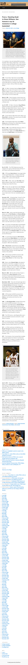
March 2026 (4, 500)
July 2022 (4, 564)
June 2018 (4, 628)
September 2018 (5, 623)
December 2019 (5, 608)
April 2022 (4, 569)
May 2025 (4, 513)
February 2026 (5, 501)
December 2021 (5, 575)
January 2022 (5, 574)
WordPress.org (5, 656)
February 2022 (5, 572)
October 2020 (5, 595)
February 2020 (5, 605)
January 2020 (5, 607)
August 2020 (5, 598)
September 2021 (5, 580)
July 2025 (4, 510)
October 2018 (5, 622)
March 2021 (4, 587)
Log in (3, 652)
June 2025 (4, 512)
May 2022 (4, 567)
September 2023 (5, 543)
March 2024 (4, 534)
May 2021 (4, 584)
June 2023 (4, 548)
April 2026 (4, 498)
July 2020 (4, 599)
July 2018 (4, 626)
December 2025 (5, 504)
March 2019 (4, 614)
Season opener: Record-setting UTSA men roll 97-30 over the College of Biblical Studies (13, 488)
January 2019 (5, 617)
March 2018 (4, 632)
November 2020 (5, 593)
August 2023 (5, 545)
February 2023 (5, 554)
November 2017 (5, 638)
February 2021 (5, 589)
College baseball (6, 644)
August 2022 (5, 563)
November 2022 (5, 558)
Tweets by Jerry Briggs (7, 469)
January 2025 (5, 519)
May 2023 (4, 549)
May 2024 (4, 531)
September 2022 (5, 561)
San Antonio (17, 424)
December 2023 (5, 539)
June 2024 (4, 530)
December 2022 (5, 557)
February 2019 (5, 616)
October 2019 (5, 611)
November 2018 (5, 620)
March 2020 (4, 604)
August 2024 (5, 527)
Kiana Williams (11, 424)
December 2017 (5, 637)
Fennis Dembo (5, 424)
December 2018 (5, 619)
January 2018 (5, 635)
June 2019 (4, 613)
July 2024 (4, 528)
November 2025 (5, 506)
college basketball (21, 423)
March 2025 (4, 516)
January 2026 (5, 503)
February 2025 (5, 518)
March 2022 (4, 570)
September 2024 (5, 525)
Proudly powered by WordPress (14, 662)
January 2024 (5, 537)
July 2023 (4, 546)
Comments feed (5, 655)
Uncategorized (5, 647)
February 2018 (5, 634)
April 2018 (4, 631)
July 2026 (4, 495)
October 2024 (5, 524)
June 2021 (4, 583)
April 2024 (4, 533)
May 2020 (4, 602)
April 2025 (4, 515)
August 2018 (5, 625)
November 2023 (5, 540)
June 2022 (4, 566)
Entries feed (4, 653)
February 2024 (5, 536)
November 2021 (5, 577)
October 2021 (5, 578)
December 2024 (5, 521)
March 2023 (4, 552)
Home (3, 7)
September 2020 (5, 596)
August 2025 (5, 509)
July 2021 (4, 581)
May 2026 (4, 496)
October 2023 (5, 542)
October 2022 (5, 560)
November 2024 (5, 522)
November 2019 (5, 610)
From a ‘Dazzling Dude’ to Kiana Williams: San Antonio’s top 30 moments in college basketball (10, 21)
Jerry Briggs (16, 28)
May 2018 (4, 629)
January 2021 (5, 590)
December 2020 (5, 592)
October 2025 (5, 507)
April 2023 (4, 551)
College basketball (10, 423)
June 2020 (4, 601)
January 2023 (5, 555)
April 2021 (4, 586)
